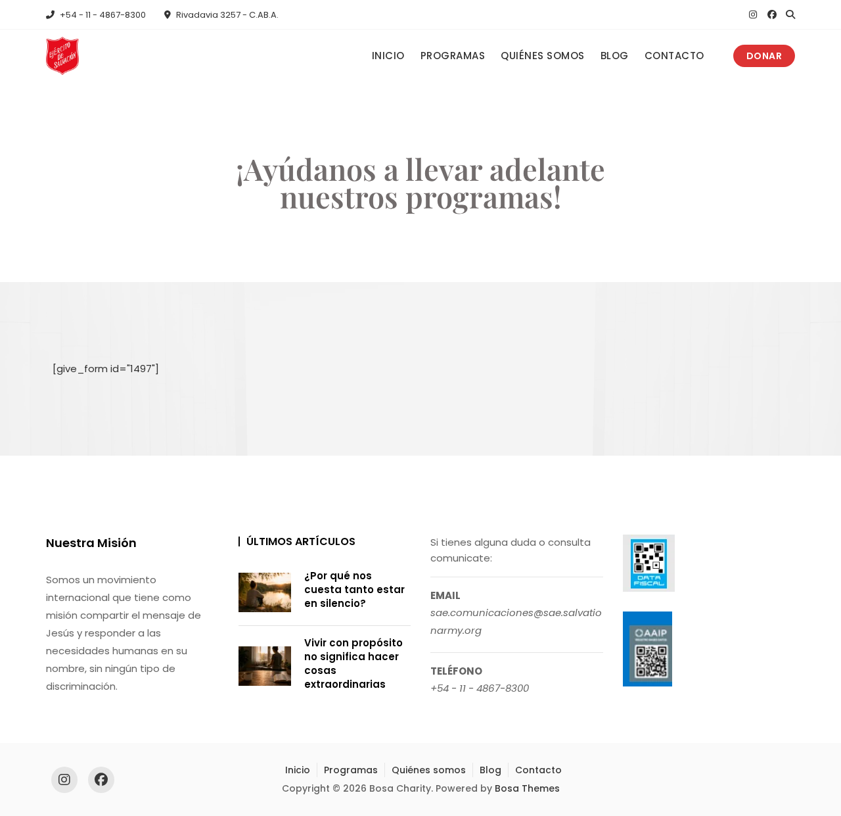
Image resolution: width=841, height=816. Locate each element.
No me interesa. (420, 620)
